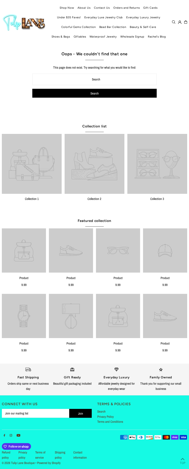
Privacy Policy (105, 416)
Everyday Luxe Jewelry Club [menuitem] (103, 17)
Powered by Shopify (49, 463)
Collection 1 (32, 199)
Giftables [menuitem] (80, 36)
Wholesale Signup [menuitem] (132, 36)
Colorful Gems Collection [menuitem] (78, 27)
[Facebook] (4, 435)
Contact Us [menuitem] (102, 7)
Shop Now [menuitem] (67, 7)
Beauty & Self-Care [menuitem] (143, 27)
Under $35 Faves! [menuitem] (69, 17)
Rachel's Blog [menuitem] (157, 36)
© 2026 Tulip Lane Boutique (18, 463)
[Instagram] (11, 435)
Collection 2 (94, 199)
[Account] (179, 22)
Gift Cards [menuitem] (150, 7)
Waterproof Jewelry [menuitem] (103, 36)
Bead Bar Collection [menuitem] (112, 27)
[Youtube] (18, 435)
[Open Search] (173, 22)
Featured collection (94, 221)
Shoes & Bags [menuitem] (60, 36)
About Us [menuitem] (84, 7)
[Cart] (185, 22)
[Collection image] (32, 164)
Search (101, 411)
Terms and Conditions (110, 421)
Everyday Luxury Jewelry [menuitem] (143, 17)
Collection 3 (157, 199)
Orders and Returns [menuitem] (126, 7)
